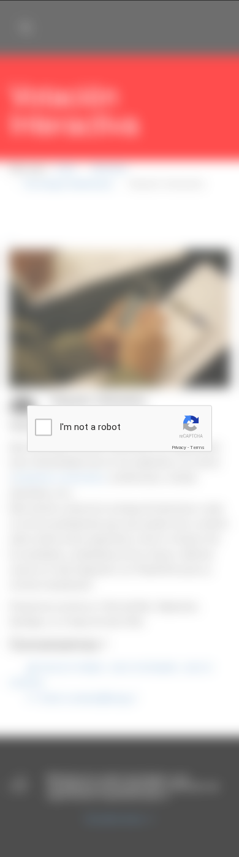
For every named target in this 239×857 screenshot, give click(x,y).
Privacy (179, 447)
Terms (197, 447)
